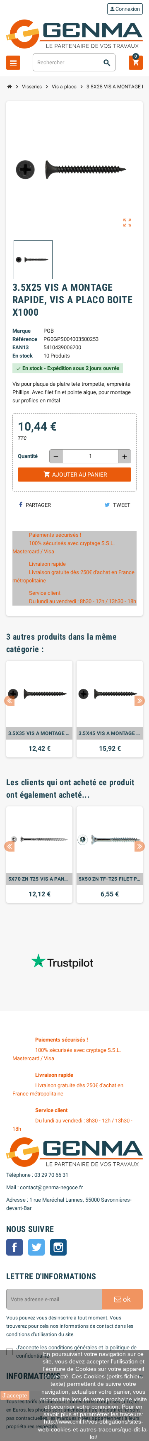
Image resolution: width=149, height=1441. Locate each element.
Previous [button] (9, 701)
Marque (21, 331)
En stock (22, 356)
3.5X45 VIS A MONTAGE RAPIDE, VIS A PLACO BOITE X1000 (110, 733)
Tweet (121, 505)
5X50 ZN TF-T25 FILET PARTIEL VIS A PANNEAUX (110, 879)
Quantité (28, 456)
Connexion (124, 9)
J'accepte (14, 1395)
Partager (37, 505)
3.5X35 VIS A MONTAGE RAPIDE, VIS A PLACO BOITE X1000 (39, 733)
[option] (39, 709)
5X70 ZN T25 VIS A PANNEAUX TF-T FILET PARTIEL (39, 879)
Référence (24, 339)
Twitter (36, 1247)
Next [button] (140, 701)
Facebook (14, 1247)
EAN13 (20, 347)
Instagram (58, 1247)
